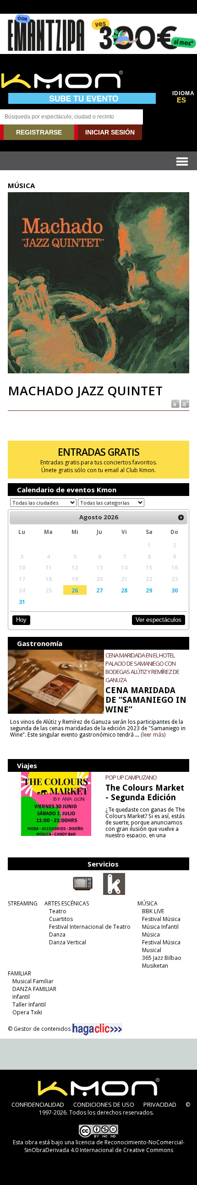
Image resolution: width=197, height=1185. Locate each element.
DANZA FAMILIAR (34, 989)
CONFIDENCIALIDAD (37, 1104)
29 (149, 590)
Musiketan (155, 966)
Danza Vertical (67, 942)
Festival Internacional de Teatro (90, 927)
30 (174, 590)
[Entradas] (114, 893)
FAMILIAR (19, 973)
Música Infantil (160, 927)
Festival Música (161, 919)
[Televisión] (83, 893)
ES (181, 100)
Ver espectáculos (158, 619)
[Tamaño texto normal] (175, 403)
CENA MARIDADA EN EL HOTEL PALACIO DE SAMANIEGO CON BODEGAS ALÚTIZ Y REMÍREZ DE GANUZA (142, 667)
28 (124, 590)
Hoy (21, 619)
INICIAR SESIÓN (110, 132)
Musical (151, 950)
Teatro (57, 911)
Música (151, 934)
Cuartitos (61, 919)
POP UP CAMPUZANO (131, 777)
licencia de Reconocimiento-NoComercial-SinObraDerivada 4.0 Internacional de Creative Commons (104, 1146)
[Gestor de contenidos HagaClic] (97, 1029)
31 (22, 601)
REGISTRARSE (39, 132)
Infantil (21, 997)
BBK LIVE (153, 911)
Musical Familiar (33, 981)
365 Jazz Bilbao (161, 958)
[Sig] (180, 517)
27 (99, 590)
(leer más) (153, 735)
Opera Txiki (27, 1012)
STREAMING (23, 903)
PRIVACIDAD (159, 1104)
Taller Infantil (29, 1004)
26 (74, 590)
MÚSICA (147, 903)
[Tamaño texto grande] (184, 403)
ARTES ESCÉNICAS (66, 903)
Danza (57, 934)
